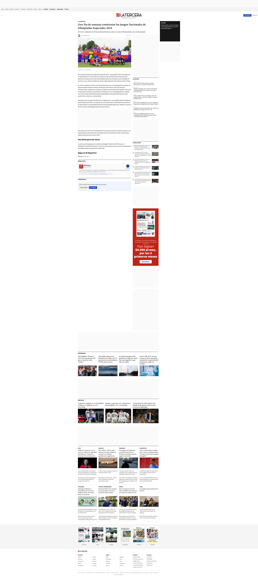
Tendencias (122, 448)
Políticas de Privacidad (103, 173)
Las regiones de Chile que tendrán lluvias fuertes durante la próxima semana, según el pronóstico (128, 453)
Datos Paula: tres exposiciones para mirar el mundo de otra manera (148, 517)
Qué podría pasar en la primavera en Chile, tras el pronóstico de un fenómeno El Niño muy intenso (107, 359)
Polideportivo (86, 156)
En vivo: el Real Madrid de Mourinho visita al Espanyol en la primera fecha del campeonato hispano (149, 479)
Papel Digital (60, 9)
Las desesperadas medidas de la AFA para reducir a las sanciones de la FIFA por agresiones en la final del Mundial (143, 174)
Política (7, 9)
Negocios (17, 9)
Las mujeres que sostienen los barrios (149, 489)
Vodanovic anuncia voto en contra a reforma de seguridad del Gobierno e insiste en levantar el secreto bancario (145, 90)
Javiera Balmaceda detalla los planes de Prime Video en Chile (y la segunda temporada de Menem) (107, 517)
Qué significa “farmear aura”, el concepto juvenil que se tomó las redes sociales (86, 359)
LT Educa (66, 9)
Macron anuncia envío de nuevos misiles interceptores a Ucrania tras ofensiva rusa (144, 84)
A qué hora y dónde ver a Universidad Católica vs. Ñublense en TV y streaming (90, 405)
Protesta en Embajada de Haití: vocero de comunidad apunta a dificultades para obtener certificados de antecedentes (145, 115)
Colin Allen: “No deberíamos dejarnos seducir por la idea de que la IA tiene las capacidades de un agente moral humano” (128, 480)
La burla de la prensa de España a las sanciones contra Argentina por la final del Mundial (143, 168)
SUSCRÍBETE (145, 262)
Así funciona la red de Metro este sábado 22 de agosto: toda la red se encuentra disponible (144, 405)
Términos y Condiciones (94, 173)
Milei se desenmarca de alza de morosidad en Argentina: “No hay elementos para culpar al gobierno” (128, 517)
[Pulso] (98, 542)
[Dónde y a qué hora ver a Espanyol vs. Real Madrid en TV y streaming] (118, 416)
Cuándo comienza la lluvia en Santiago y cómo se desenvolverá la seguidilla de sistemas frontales (128, 472)
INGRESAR (254, 15)
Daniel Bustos (86, 35)
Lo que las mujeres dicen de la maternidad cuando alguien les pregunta (147, 511)
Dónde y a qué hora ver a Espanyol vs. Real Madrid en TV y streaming (118, 404)
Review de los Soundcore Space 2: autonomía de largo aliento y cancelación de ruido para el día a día (87, 517)
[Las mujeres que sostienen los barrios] (149, 501)
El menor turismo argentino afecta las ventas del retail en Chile (107, 471)
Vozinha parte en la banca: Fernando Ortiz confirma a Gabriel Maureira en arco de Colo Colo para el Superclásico (143, 181)
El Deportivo (29, 9)
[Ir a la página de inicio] (129, 15)
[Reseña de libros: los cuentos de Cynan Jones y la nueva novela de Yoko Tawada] (107, 501)
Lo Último (45, 9)
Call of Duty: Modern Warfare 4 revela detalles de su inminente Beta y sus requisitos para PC (87, 511)
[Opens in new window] (111, 542)
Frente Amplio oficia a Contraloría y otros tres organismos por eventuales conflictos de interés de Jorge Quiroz (145, 97)
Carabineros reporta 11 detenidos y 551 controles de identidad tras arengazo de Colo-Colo (146, 109)
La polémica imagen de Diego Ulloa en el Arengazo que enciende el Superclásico (149, 472)
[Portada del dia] (145, 236)
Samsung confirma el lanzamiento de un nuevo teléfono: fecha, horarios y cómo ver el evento (86, 491)
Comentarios (88, 69)
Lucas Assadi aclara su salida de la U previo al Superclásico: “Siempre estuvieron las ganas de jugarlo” (149, 453)
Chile (79, 448)
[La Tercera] (84, 542)
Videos (39, 9)
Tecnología (23, 9)
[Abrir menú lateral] (2, 15)
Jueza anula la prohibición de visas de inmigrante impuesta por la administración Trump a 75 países (146, 103)
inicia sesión (83, 187)
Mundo (35, 9)
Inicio (2, 9)
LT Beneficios (52, 9)
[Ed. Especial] (125, 542)
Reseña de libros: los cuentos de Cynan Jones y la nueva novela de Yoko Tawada (107, 490)
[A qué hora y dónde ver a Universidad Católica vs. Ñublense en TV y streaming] (91, 416)
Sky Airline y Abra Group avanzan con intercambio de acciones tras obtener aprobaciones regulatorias (107, 453)
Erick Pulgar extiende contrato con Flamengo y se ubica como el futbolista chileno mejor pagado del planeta (143, 161)
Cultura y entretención (104, 486)
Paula (141, 486)
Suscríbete (93, 187)
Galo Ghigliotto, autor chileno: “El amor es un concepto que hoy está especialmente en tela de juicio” (107, 511)
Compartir (81, 69)
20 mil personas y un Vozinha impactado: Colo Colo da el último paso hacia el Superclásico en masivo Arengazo (143, 154)
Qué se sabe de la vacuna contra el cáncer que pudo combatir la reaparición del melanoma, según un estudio (149, 360)
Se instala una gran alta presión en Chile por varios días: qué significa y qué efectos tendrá (128, 359)
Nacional (12, 9)
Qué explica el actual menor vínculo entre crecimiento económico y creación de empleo (107, 479)
